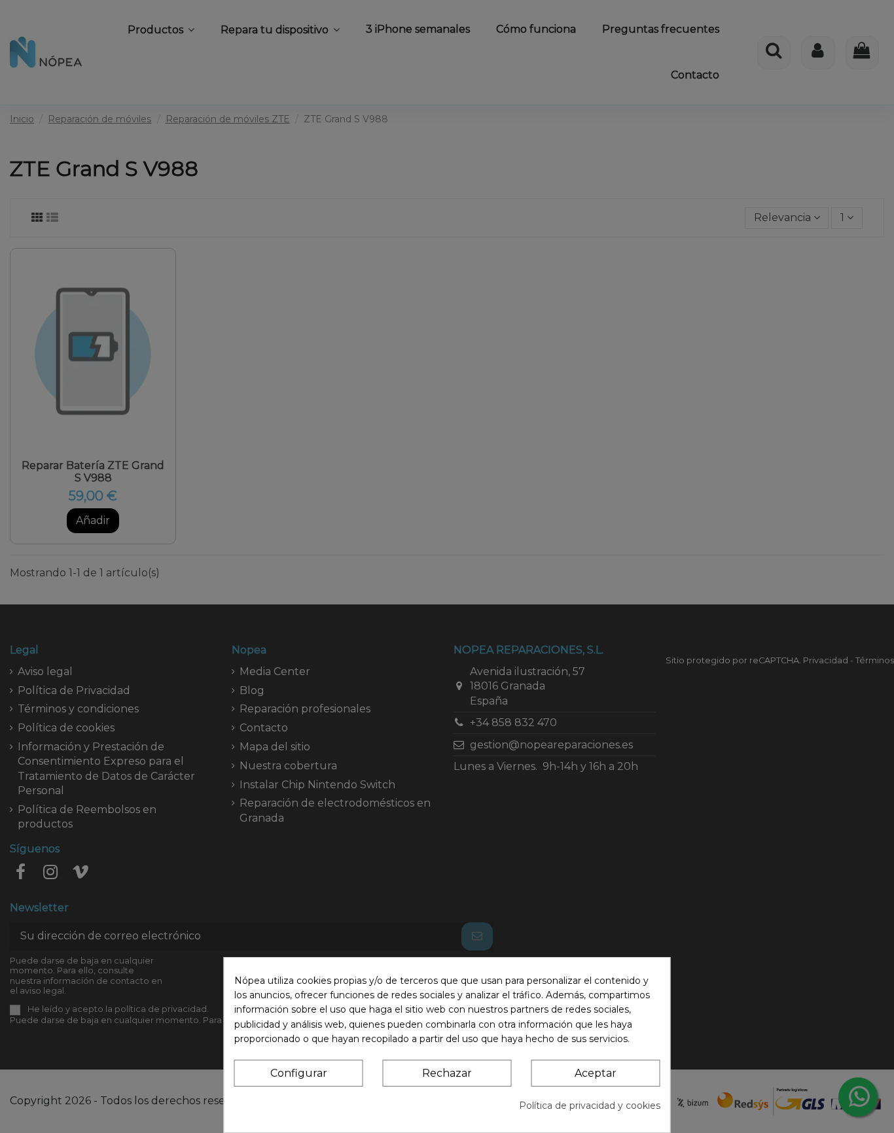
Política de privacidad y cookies (589, 1105)
